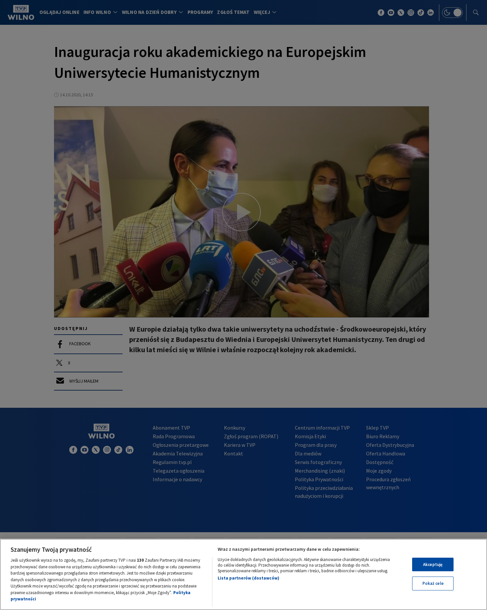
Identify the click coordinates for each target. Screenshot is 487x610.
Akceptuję (433, 564)
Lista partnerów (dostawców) (248, 578)
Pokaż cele (433, 583)
